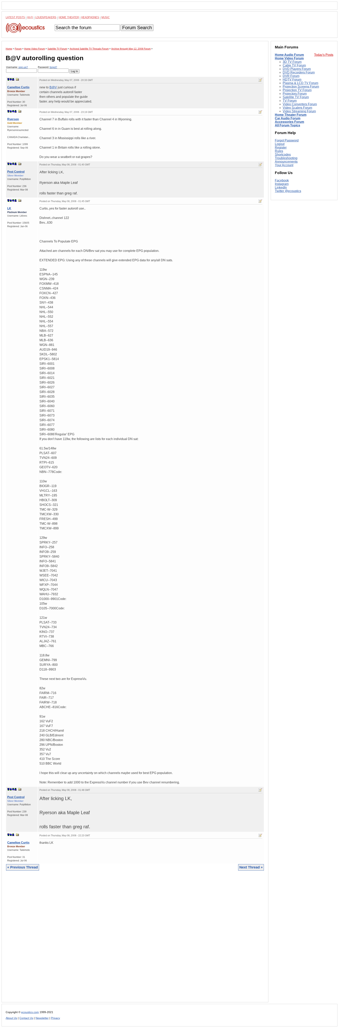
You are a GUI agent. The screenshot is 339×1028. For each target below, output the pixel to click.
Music (105, 17)
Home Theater (69, 17)
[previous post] (11, 111)
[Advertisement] (123, 939)
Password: (47, 67)
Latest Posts (15, 17)
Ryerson (13, 119)
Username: (17, 67)
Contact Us (26, 1018)
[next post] (11, 79)
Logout (279, 144)
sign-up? (23, 67)
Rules (279, 151)
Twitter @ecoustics (288, 191)
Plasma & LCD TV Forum (300, 83)
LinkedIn (281, 187)
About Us (11, 1018)
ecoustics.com (30, 1012)
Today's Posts (323, 54)
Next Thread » (251, 867)
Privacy (55, 1018)
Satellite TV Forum (296, 97)
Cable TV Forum (294, 65)
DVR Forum (291, 76)
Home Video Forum (289, 58)
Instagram (282, 184)
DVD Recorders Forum (299, 72)
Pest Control (16, 171)
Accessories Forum (289, 121)
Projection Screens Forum (301, 86)
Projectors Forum (295, 93)
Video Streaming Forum (299, 111)
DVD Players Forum (297, 69)
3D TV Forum (292, 62)
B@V (53, 87)
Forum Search (137, 27)
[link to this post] (17, 79)
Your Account (284, 165)
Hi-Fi (30, 17)
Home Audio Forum (289, 54)
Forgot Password (287, 140)
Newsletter (42, 1018)
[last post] (13, 79)
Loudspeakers (45, 17)
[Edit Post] (260, 80)
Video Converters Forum (300, 104)
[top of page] (8, 79)
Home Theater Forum (290, 114)
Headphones (90, 17)
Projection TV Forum (297, 90)
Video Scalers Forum (297, 107)
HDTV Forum (292, 79)
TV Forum (290, 100)
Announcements (286, 161)
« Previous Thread (22, 867)
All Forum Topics (287, 125)
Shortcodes (283, 154)
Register (281, 147)
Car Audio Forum (287, 118)
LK (9, 208)
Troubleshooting (286, 158)
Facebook (282, 180)
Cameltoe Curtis (18, 87)
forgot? (53, 67)
